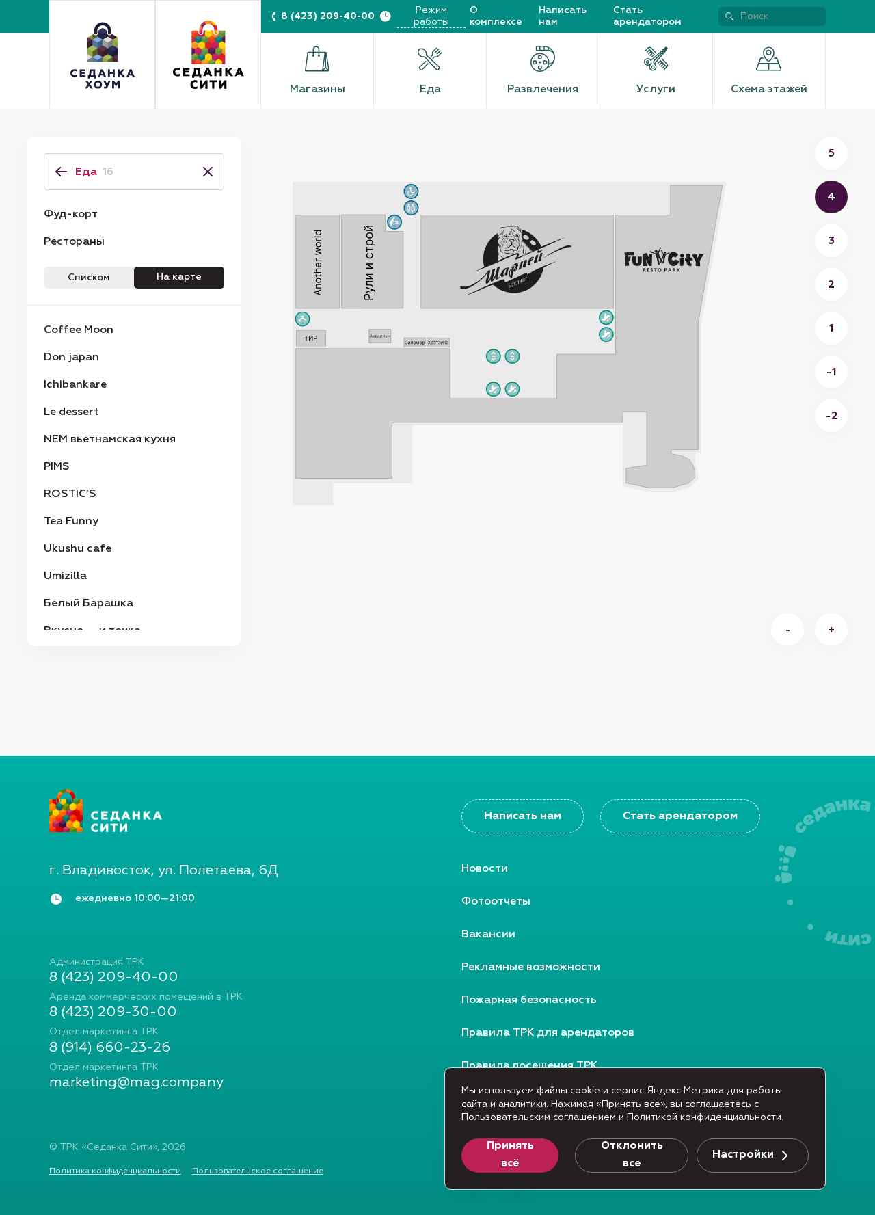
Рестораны (74, 242)
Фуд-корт (71, 214)
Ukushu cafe (77, 549)
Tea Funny (71, 521)
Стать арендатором (647, 16)
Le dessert (71, 412)
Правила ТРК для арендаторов (547, 1033)
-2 (831, 416)
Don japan (71, 357)
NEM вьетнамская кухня (110, 439)
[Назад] (61, 171)
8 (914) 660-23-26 (109, 1047)
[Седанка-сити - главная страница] (231, 810)
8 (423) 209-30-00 (113, 1012)
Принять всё (510, 1154)
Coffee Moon (78, 330)
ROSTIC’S (70, 494)
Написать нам (563, 16)
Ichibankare (75, 384)
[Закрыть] (204, 171)
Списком (89, 277)
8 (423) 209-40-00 (328, 16)
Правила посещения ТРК (529, 1065)
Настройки (743, 1154)
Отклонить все (632, 1154)
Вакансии (488, 934)
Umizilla (65, 576)
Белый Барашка (88, 603)
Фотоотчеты (495, 901)
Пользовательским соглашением (538, 1117)
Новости (484, 869)
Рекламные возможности (530, 967)
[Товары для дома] (102, 55)
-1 (831, 372)
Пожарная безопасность (529, 1000)
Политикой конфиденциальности (704, 1117)
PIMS (57, 467)
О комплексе (496, 16)
